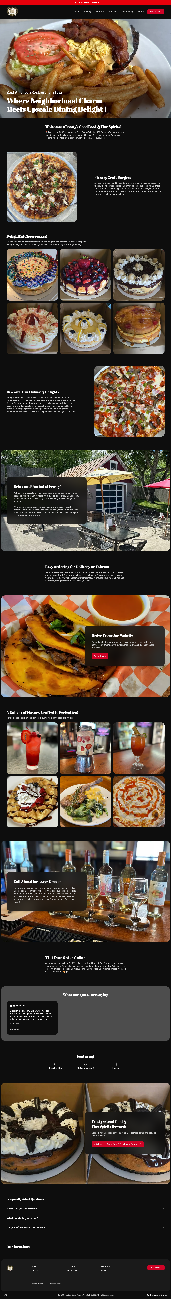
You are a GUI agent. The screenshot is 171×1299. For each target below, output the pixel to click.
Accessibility (55, 1284)
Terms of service (39, 1284)
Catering (87, 11)
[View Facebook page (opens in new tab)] (5, 1295)
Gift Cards (113, 11)
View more (14, 1023)
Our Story (99, 11)
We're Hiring (127, 11)
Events (104, 1270)
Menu (76, 11)
